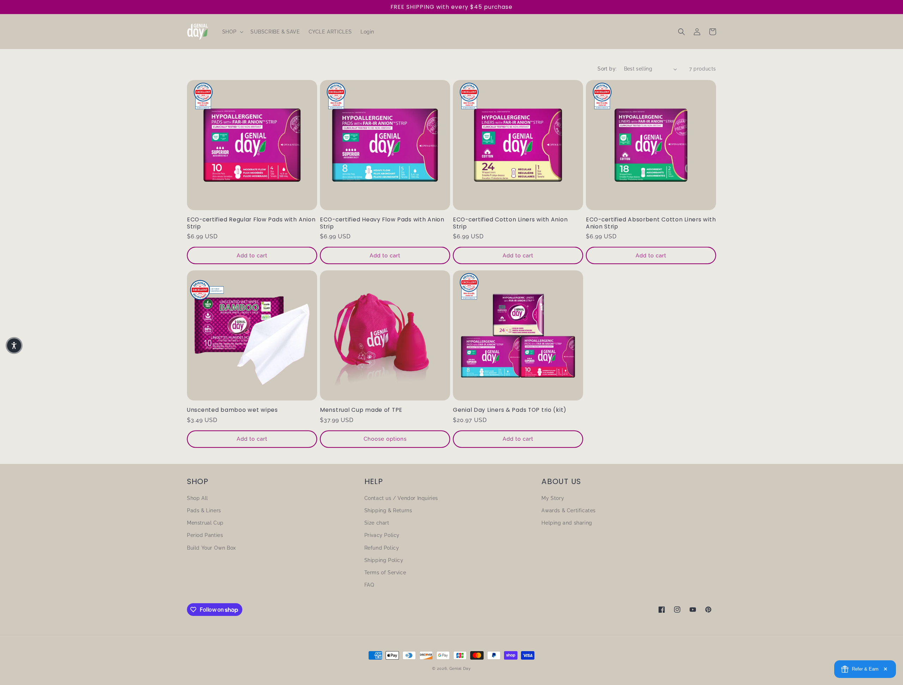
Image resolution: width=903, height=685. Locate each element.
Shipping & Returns (388, 510)
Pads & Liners (204, 510)
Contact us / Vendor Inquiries (401, 498)
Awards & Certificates (568, 510)
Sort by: (607, 69)
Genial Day (460, 668)
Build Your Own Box (211, 548)
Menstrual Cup (205, 523)
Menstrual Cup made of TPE (361, 409)
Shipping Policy (384, 560)
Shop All (197, 498)
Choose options (385, 439)
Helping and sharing (566, 523)
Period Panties (205, 535)
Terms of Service (385, 572)
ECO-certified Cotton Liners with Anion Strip (510, 223)
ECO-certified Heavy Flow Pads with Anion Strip (382, 223)
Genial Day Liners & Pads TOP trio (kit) (509, 409)
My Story (552, 498)
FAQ (369, 585)
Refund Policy (381, 548)
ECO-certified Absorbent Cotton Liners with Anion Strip (651, 223)
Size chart (376, 523)
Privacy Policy (382, 535)
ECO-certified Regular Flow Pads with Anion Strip (251, 223)
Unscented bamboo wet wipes (232, 409)
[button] (232, 31)
